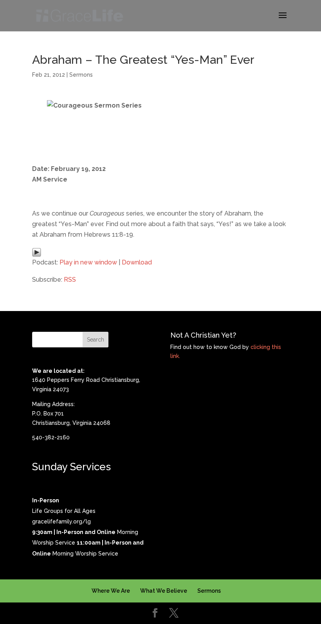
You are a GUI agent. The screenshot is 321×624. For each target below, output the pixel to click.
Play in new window (88, 262)
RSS (70, 279)
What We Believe (163, 591)
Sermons (81, 75)
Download (137, 262)
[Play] (36, 251)
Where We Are (111, 591)
